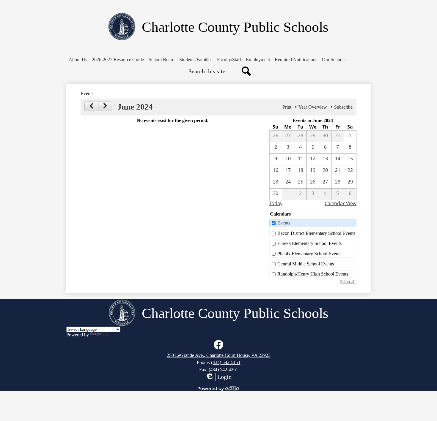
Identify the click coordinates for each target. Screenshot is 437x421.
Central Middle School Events (305, 263)
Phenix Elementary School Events (309, 253)
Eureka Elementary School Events (309, 243)
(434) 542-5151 (225, 362)
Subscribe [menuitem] (343, 107)
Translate (110, 334)
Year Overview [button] (312, 107)
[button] (77, 60)
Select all (348, 281)
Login (218, 377)
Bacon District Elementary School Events (316, 233)
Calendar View (340, 203)
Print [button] (286, 107)
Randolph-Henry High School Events (312, 273)
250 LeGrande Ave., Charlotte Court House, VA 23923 (219, 355)
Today (275, 203)
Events (283, 222)
